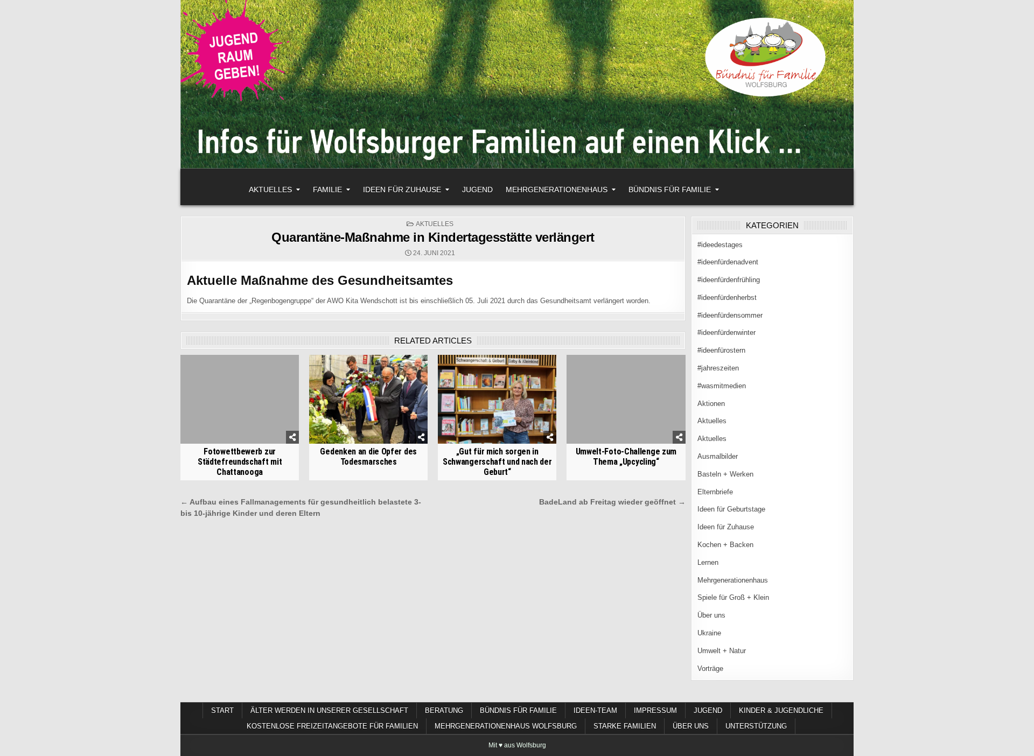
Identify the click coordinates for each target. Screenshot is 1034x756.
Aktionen (711, 404)
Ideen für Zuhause (402, 189)
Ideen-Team (595, 710)
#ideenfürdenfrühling (728, 280)
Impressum (655, 710)
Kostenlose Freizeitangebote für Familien (332, 726)
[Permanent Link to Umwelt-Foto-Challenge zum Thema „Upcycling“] (626, 399)
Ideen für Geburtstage (731, 509)
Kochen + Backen (725, 545)
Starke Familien (624, 726)
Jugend (477, 189)
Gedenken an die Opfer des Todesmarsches (368, 456)
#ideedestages (720, 245)
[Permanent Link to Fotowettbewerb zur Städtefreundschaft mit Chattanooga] (239, 399)
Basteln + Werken (725, 474)
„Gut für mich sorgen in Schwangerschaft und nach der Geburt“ (497, 461)
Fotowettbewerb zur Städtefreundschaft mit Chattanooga (240, 461)
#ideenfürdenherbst (727, 297)
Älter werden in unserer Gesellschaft (329, 710)
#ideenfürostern (721, 350)
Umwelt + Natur (721, 651)
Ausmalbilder (717, 456)
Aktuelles (270, 189)
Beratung (444, 710)
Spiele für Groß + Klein (733, 597)
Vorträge (710, 668)
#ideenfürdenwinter (726, 332)
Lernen (707, 562)
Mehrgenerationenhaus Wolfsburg (506, 726)
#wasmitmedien (721, 386)
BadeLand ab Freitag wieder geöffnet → (612, 502)
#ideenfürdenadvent (727, 262)
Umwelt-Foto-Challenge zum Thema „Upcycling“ (626, 456)
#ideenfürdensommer (730, 315)
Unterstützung (756, 726)
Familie (327, 189)
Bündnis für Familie (669, 189)
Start (222, 710)
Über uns (711, 615)
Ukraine (709, 633)
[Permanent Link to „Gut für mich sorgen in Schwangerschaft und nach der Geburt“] (497, 399)
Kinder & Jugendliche (781, 710)
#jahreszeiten (718, 368)
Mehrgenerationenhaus (556, 189)
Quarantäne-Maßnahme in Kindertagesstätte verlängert (433, 237)
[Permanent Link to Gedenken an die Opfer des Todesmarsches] (368, 399)
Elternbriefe (715, 492)
